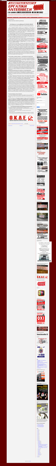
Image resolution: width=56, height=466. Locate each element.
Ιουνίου (39, 450)
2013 (38, 439)
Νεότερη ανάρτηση (10, 125)
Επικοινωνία (40, 17)
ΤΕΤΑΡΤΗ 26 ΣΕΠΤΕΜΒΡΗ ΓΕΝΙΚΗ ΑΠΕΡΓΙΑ (42, 447)
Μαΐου (38, 451)
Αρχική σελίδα (10, 17)
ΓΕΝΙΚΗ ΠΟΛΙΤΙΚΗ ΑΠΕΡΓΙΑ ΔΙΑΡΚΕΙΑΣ (42, 445)
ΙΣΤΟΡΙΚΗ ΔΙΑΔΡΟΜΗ (34, 17)
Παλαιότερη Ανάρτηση (32, 125)
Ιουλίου (39, 449)
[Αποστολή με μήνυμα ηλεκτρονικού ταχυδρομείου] (24, 123)
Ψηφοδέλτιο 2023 (15, 17)
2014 (38, 438)
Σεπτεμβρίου (39, 443)
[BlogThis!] (25, 123)
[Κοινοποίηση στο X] (26, 123)
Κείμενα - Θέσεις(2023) (22, 17)
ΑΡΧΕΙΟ (28, 17)
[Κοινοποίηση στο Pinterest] (27, 123)
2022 (38, 431)
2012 (38, 440)
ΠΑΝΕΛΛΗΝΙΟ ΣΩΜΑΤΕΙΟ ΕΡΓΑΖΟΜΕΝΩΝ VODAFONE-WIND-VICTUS (41, 364)
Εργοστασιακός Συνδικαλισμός (40, 425)
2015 (38, 437)
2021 (38, 432)
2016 (38, 436)
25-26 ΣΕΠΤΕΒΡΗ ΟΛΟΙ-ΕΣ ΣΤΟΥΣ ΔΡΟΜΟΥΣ (43, 444)
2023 (38, 430)
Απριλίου (39, 452)
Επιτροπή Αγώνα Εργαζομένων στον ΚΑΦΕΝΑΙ (42, 367)
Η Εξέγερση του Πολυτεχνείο (40, 424)
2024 (38, 429)
